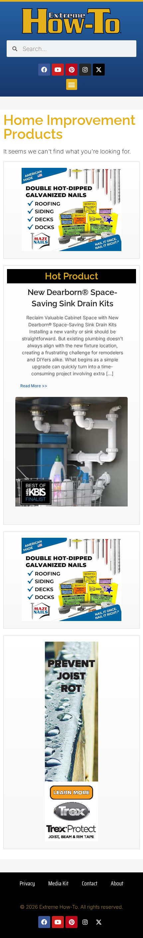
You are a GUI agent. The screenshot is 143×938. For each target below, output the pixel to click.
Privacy (27, 883)
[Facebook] (44, 70)
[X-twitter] (99, 70)
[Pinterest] (71, 70)
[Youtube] (58, 70)
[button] (71, 84)
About (117, 883)
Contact (89, 883)
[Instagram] (85, 70)
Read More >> (33, 385)
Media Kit (58, 883)
